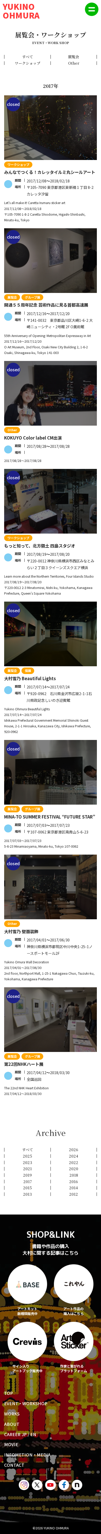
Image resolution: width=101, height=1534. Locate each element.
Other (73, 63)
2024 (73, 1156)
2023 (27, 1162)
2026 (73, 1149)
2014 (73, 1188)
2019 (27, 1175)
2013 (27, 1194)
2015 (27, 1188)
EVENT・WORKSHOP (25, 1403)
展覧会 (73, 56)
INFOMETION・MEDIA (27, 1455)
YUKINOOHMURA (21, 11)
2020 (73, 1168)
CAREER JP (15, 1434)
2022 (73, 1162)
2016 (73, 1181)
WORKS (12, 1414)
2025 (27, 1156)
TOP (8, 1393)
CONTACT (14, 1465)
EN (33, 1434)
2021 (27, 1168)
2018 (73, 1175)
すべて (27, 56)
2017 (27, 1181)
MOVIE (11, 1444)
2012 (73, 1194)
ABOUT (11, 1424)
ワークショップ (27, 63)
